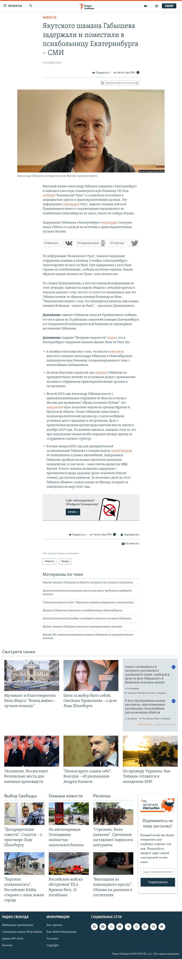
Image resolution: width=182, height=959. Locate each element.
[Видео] (145, 6)
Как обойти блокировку (62, 932)
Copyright (52, 945)
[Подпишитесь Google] (94, 926)
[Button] (100, 72)
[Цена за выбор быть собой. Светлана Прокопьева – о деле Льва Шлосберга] (90, 675)
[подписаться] (161, 926)
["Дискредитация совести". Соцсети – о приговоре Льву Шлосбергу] (24, 813)
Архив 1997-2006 (12, 938)
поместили (116, 351)
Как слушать (54, 925)
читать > (73, 512)
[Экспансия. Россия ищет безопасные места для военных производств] (31, 751)
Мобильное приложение (17, 925)
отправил (101, 372)
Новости (49, 17)
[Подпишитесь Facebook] (102, 926)
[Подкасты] (153, 926)
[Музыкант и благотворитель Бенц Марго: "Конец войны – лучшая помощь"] (31, 675)
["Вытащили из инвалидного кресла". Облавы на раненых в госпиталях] (113, 863)
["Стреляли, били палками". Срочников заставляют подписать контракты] (113, 813)
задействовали (121, 451)
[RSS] (144, 926)
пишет (112, 338)
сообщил (49, 195)
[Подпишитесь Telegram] (128, 926)
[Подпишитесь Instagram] (136, 926)
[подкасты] (156, 6)
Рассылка (52, 938)
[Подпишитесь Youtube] (119, 926)
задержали (54, 407)
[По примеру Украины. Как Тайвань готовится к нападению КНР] (150, 751)
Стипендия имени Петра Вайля (22, 932)
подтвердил (71, 204)
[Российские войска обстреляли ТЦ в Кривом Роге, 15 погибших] (69, 863)
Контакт (7, 945)
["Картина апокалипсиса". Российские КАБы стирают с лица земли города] (24, 863)
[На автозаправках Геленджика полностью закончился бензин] (69, 813)
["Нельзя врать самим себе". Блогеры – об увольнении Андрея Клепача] (90, 751)
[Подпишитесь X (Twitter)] (111, 926)
